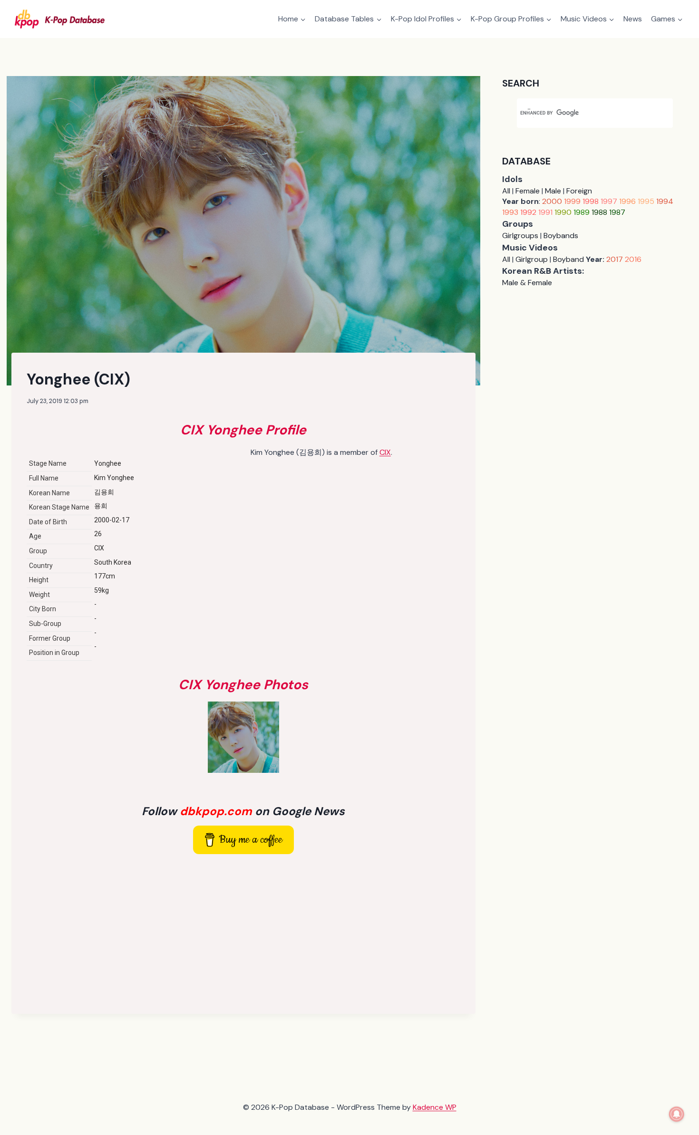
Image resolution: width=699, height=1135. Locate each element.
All (506, 191)
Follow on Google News (243, 811)
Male (553, 191)
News (632, 19)
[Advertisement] (243, 932)
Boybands (561, 235)
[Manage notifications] (676, 1114)
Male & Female (527, 283)
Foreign (579, 191)
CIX (385, 452)
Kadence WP (434, 1107)
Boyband (568, 259)
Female (527, 191)
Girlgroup (531, 259)
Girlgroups (520, 235)
